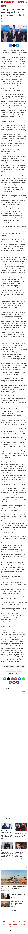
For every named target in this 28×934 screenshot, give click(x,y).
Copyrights (22, 924)
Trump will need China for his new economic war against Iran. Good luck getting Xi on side (6, 834)
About (4, 924)
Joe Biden (21, 667)
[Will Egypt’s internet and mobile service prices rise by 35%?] (5, 896)
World (3, 6)
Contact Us (15, 924)
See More (14, 910)
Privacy (12, 926)
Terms (16, 926)
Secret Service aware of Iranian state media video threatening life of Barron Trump (21, 853)
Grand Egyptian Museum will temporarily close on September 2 (18, 903)
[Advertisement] (14, 755)
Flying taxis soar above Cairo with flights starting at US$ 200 (13, 887)
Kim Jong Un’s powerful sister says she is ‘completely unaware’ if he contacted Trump (20, 835)
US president (14, 673)
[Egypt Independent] (14, 2)
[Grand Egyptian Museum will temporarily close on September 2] (5, 904)
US (20, 670)
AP (3, 22)
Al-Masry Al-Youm (18, 922)
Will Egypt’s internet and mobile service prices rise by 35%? (18, 895)
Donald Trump (9, 667)
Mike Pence (11, 670)
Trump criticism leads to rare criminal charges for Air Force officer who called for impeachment (7, 854)
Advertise (9, 924)
